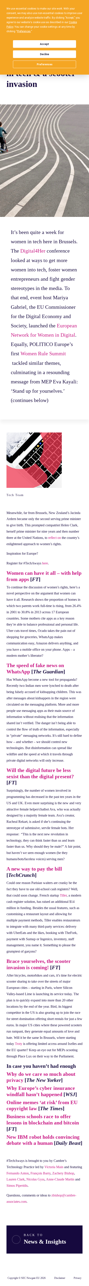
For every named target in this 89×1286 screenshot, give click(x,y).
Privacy (77, 1278)
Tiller (63, 895)
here (45, 563)
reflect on (54, 538)
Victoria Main (53, 1167)
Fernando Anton (17, 1173)
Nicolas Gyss (35, 1179)
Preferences (44, 64)
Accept (44, 44)
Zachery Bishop (63, 1173)
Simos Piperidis (17, 1185)
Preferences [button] (24, 31)
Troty (18, 1044)
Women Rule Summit (43, 353)
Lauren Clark (15, 1179)
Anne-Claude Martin (60, 1179)
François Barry (40, 1173)
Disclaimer (59, 1278)
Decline (44, 54)
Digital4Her (32, 251)
